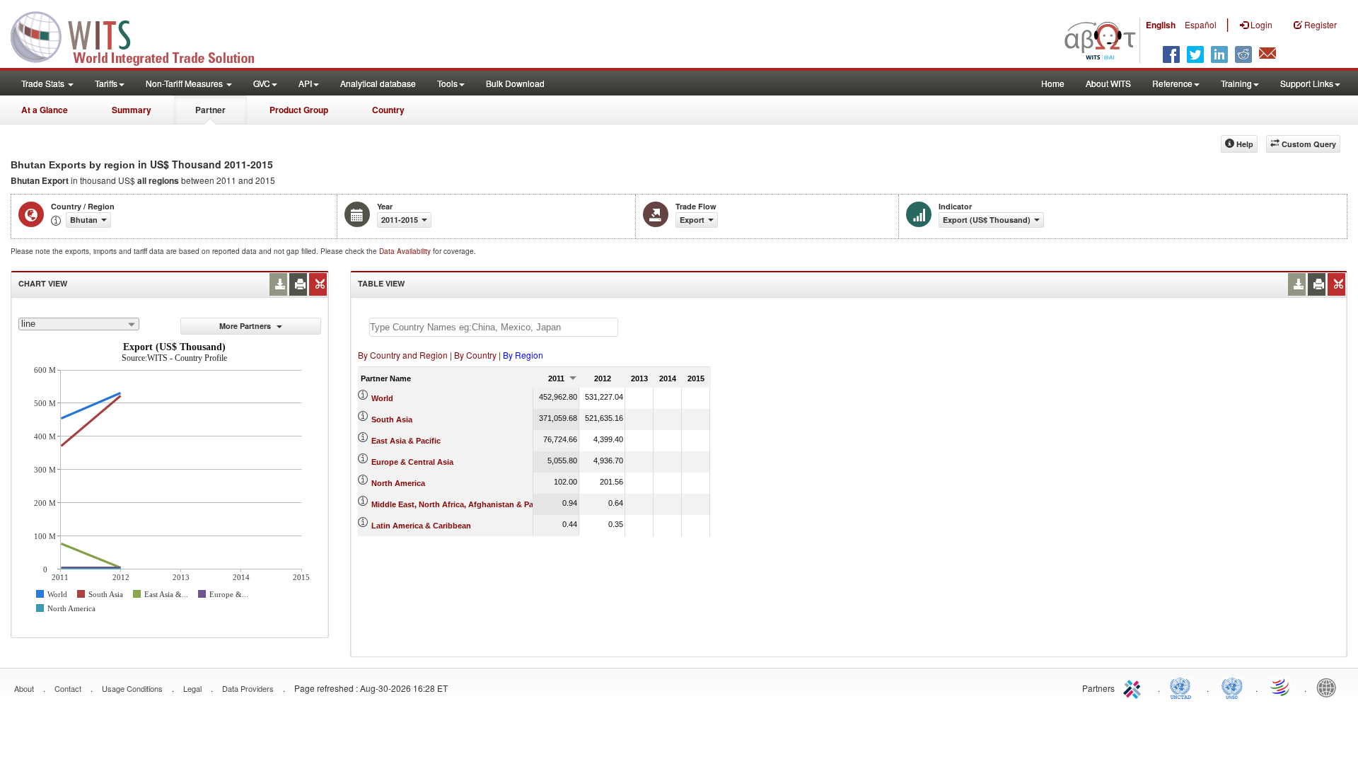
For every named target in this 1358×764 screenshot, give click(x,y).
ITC (1134, 687)
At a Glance (44, 109)
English (1161, 24)
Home (1052, 83)
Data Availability (406, 251)
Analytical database (378, 83)
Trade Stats (43, 83)
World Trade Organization (1281, 687)
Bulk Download (515, 83)
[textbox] (493, 327)
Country (388, 109)
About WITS (1108, 83)
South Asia (391, 419)
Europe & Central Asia (412, 462)
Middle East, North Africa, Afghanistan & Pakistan (463, 504)
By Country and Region (403, 355)
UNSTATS (1232, 687)
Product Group (298, 109)
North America (398, 483)
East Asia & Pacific (406, 440)
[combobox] (78, 324)
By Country (475, 355)
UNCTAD (1183, 687)
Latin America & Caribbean (421, 525)
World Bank (1330, 687)
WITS (141, 35)
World (382, 398)
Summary (131, 109)
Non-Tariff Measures (185, 83)
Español (1201, 24)
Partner (210, 109)
